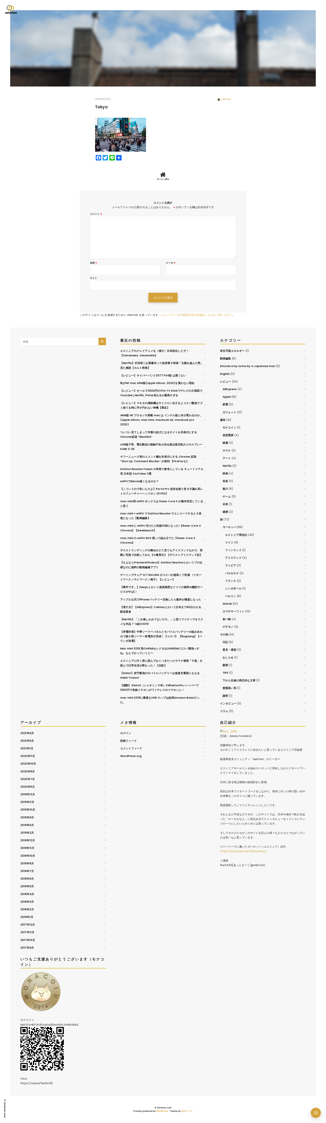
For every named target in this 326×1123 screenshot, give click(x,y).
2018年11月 (27, 848)
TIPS (226, 673)
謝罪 (225, 696)
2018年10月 (27, 856)
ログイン (125, 733)
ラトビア (230, 565)
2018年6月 (27, 879)
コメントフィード (131, 748)
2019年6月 (27, 825)
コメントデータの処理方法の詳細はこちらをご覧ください (196, 315)
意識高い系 (229, 688)
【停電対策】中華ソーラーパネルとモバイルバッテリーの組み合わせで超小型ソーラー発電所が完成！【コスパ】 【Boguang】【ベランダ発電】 (161, 636)
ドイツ (229, 542)
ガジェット (229, 412)
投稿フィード (128, 741)
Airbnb (227, 604)
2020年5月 (27, 787)
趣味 (222, 420)
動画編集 (225, 358)
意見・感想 (229, 650)
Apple (227, 397)
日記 (225, 642)
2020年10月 (28, 764)
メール (171, 262)
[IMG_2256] (228, 731)
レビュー (225, 381)
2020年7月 (27, 779)
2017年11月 (27, 932)
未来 (225, 504)
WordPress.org (130, 756)
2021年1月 (26, 748)
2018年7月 (27, 871)
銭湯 (225, 443)
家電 (225, 404)
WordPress (162, 1111)
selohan (226, 99)
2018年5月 (27, 886)
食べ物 (227, 619)
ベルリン (230, 596)
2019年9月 (27, 817)
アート (227, 458)
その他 (224, 634)
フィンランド (233, 550)
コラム (224, 711)
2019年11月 (27, 802)
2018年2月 (27, 909)
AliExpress (230, 389)
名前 (93, 262)
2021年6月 (27, 733)
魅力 (225, 489)
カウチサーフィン (233, 611)
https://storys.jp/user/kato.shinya (243, 851)
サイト (93, 278)
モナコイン (229, 427)
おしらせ (228, 657)
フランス (230, 581)
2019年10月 (27, 810)
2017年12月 (27, 925)
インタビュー (228, 703)
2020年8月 (27, 771)
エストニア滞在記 (236, 535)
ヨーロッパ (229, 527)
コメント (96, 214)
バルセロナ (232, 573)
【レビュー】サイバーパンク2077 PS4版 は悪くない (153, 375)
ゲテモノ (228, 627)
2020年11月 (27, 756)
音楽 (225, 481)
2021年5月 (27, 741)
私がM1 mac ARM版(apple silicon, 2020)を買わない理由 (157, 383)
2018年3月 (27, 902)
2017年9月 (27, 948)
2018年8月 (27, 863)
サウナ (227, 451)
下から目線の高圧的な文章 (239, 680)
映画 (225, 473)
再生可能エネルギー (232, 351)
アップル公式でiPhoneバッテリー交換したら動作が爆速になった (160, 599)
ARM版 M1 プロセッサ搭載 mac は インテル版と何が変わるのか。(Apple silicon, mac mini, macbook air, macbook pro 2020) (161, 419)
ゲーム (227, 496)
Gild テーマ (187, 1111)
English (225, 374)
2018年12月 (27, 840)
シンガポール (233, 588)
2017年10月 (27, 940)
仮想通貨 (228, 435)
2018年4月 (27, 894)
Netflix (227, 466)
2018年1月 (26, 917)
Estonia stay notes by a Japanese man (247, 366)
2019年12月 (27, 794)
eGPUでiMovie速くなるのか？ (139, 481)
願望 (225, 665)
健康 (225, 512)
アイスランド (233, 558)
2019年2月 (27, 833)
